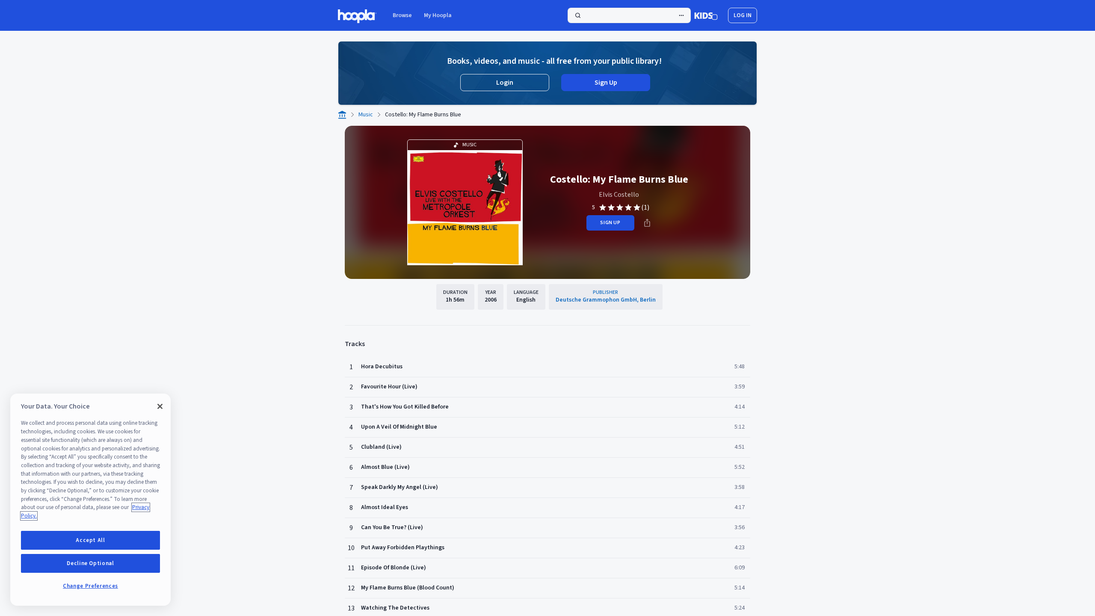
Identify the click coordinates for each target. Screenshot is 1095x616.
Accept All (90, 540)
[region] (90, 500)
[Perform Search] (629, 15)
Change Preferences (90, 586)
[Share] (647, 223)
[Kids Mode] (706, 15)
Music (365, 114)
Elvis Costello (619, 194)
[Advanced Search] (681, 15)
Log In (743, 15)
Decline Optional (90, 563)
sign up (610, 222)
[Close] (160, 406)
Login (504, 82)
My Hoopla (438, 15)
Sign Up (606, 82)
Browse (402, 15)
